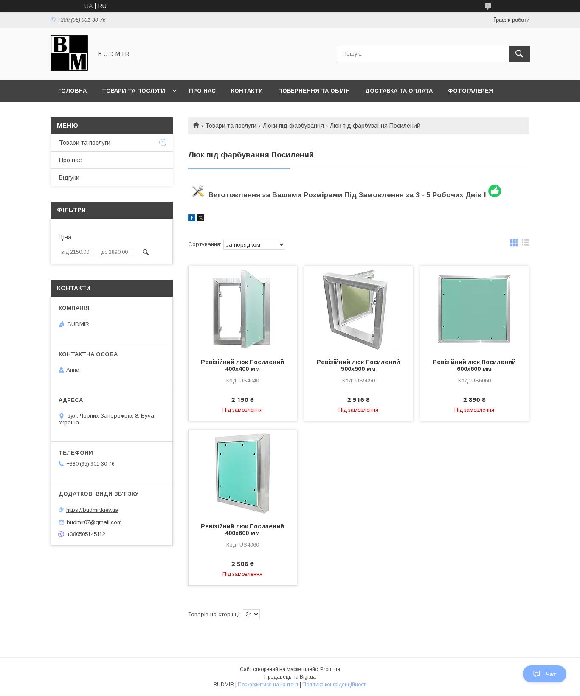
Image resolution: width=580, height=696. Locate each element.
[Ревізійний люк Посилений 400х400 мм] (243, 308)
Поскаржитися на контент (268, 685)
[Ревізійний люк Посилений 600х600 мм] (474, 308)
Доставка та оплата (399, 90)
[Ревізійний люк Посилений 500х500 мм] (358, 308)
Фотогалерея (470, 90)
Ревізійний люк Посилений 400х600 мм (242, 529)
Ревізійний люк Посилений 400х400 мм (242, 365)
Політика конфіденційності (334, 685)
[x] (200, 219)
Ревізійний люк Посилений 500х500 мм (358, 365)
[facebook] (191, 219)
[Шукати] (519, 54)
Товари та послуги (133, 90)
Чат (551, 674)
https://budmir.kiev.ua (92, 510)
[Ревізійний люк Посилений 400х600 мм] (243, 472)
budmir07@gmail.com (94, 522)
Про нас (202, 90)
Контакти (247, 90)
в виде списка (525, 244)
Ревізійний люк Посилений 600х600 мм (474, 365)
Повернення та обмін (314, 90)
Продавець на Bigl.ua (290, 677)
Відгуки (69, 177)
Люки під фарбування (293, 125)
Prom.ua (330, 669)
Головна (72, 90)
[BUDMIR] (69, 68)
